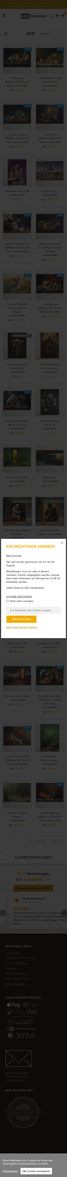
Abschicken (21, 619)
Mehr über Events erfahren (21, 627)
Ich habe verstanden (19, 596)
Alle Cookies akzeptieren (36, 1171)
